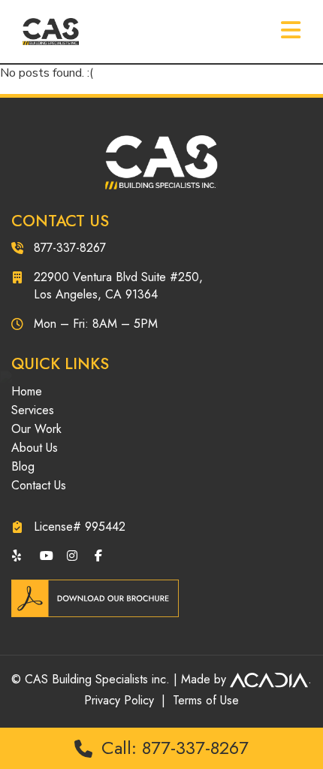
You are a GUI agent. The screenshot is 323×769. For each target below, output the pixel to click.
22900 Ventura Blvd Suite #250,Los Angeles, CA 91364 (118, 285)
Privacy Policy (119, 700)
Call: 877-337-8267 (172, 747)
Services (32, 410)
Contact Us (38, 485)
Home (26, 391)
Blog (23, 466)
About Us (34, 447)
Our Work (36, 428)
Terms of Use (206, 700)
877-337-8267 (70, 247)
